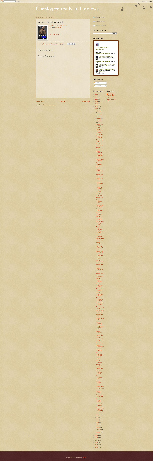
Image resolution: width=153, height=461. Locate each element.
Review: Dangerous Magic (99, 131)
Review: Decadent (99, 194)
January (99, 432)
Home (63, 101)
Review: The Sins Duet (99, 175)
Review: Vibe (99, 335)
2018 (96, 437)
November (99, 114)
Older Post (86, 101)
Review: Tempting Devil (99, 377)
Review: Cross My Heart (100, 160)
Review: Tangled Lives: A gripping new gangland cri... (100, 325)
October (99, 118)
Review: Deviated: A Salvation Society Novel (99, 355)
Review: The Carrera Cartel (99, 126)
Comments (98, 85)
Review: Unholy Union (98, 400)
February (99, 429)
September (99, 121)
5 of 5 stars (58, 27)
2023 (96, 101)
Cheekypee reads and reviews (67, 8)
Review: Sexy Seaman (99, 289)
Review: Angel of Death (99, 206)
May (98, 422)
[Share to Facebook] (73, 44)
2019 (96, 435)
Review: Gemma (99, 163)
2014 (96, 447)
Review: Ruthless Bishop (99, 372)
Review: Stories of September (99, 171)
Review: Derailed (99, 235)
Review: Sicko (100, 386)
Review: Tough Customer (100, 311)
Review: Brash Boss (100, 319)
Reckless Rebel (53, 25)
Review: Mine (99, 197)
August (98, 415)
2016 (96, 442)
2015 (96, 445)
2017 (96, 440)
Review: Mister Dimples (100, 303)
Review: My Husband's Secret (99, 183)
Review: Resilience (99, 148)
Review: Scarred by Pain (99, 270)
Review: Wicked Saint (98, 382)
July (98, 417)
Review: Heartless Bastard (99, 280)
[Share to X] (71, 44)
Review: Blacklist (99, 213)
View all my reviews (54, 34)
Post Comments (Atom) (49, 105)
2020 (96, 109)
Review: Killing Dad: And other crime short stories (100, 410)
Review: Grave (100, 388)
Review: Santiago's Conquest (99, 218)
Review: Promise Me (100, 261)
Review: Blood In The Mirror (100, 223)
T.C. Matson (63, 25)
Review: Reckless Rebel (99, 285)
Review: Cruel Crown (99, 265)
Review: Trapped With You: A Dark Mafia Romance (99, 154)
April (98, 424)
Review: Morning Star (99, 201)
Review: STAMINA (99, 144)
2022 (96, 104)
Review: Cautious (99, 332)
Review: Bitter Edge (99, 315)
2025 (96, 96)
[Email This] (68, 44)
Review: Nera (99, 368)
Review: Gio (99, 166)
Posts (97, 82)
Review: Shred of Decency (100, 239)
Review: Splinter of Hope (99, 339)
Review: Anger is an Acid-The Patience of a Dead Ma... (100, 255)
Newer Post (40, 101)
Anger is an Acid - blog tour (99, 248)
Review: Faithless (99, 365)
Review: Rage (99, 342)
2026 (96, 94)
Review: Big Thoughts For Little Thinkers (99, 189)
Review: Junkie (98, 243)
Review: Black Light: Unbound (100, 136)
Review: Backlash (99, 209)
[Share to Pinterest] (74, 44)
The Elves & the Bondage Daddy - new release (100, 229)
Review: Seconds (99, 349)
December (99, 111)
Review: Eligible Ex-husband (99, 299)
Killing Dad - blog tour (99, 404)
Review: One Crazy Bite (99, 395)
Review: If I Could (99, 392)
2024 (96, 99)
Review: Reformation (100, 346)
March (98, 427)
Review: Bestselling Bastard (99, 294)
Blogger (84, 457)
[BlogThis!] (69, 44)
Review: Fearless (99, 361)
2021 (96, 106)
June (98, 420)
